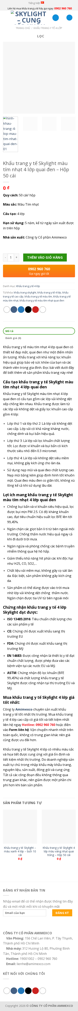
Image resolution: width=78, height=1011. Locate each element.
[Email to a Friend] (28, 309)
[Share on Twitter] (21, 309)
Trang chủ (23, 28)
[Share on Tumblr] (42, 309)
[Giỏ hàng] (69, 17)
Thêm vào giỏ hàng (45, 257)
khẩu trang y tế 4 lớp (49, 292)
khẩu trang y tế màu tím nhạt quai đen (42, 300)
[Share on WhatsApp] (6, 309)
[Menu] (5, 18)
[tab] (39, 331)
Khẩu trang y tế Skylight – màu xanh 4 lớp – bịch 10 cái (20, 851)
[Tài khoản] (55, 17)
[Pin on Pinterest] (35, 309)
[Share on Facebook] (14, 309)
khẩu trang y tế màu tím (38, 296)
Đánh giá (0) (13, 338)
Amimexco (23, 709)
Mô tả (9, 331)
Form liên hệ (19, 730)
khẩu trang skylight (25, 292)
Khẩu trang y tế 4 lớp (48, 28)
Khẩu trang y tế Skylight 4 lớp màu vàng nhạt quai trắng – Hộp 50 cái (59, 851)
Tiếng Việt (34, 3)
